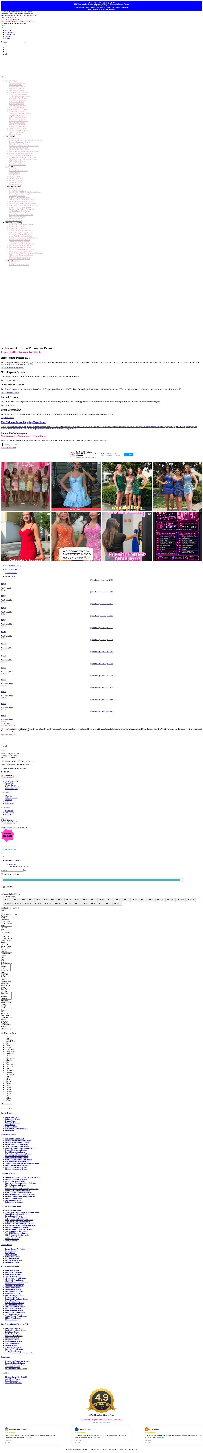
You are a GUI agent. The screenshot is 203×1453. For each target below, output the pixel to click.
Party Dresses (10, 1253)
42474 (3, 620)
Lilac (9, 1062)
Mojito (9, 1039)
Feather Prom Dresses (13, 1334)
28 (136, 900)
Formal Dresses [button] (6, 1245)
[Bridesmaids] (9, 920)
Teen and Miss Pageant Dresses (16, 1128)
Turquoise (10, 1049)
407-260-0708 (11, 17)
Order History (9, 813)
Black (9, 1094)
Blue (8, 1056)
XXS (69, 904)
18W (182, 900)
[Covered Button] (6, 946)
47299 (3, 680)
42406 (3, 584)
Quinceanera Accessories (14, 1202)
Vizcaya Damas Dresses (13, 1200)
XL (109, 904)
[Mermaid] (6, 1006)
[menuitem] (103, 31)
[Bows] (5, 968)
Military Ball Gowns (12, 1123)
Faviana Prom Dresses (13, 1293)
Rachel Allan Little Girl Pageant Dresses (19, 1223)
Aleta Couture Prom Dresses (15, 1278)
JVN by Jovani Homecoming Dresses (18, 1154)
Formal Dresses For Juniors (15, 1249)
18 (94, 900)
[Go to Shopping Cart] (2, 25)
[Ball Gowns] (6, 927)
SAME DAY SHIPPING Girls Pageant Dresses (22, 1212)
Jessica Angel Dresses (12, 1297)
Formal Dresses (10, 1251)
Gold (9, 1089)
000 (8, 900)
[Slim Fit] (6, 1008)
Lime (9, 1045)
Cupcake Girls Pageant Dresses (16, 1218)
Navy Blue (11, 1058)
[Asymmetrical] (5, 985)
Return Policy (9, 783)
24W (19, 904)
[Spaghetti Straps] (6, 1025)
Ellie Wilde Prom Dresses (14, 1291)
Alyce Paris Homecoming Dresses (17, 1146)
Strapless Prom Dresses (13, 1347)
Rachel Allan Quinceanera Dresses (17, 1191)
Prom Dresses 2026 (12, 1270)
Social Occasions (11, 1255)
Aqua (9, 1047)
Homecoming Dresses (12, 1117)
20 (103, 900)
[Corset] (7, 942)
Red (8, 1079)
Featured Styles (10, 576)
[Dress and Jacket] (6, 931)
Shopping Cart (10, 34)
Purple (9, 1060)
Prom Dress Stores (11, 1381)
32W (59, 904)
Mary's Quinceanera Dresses (15, 1185)
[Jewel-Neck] (6, 998)
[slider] (182, 879)
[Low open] (6, 951)
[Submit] (24, 42)
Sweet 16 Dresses (11, 1127)
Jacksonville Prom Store (13, 787)
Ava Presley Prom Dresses (14, 1284)
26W (29, 904)
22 (111, 900)
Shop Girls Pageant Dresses (10, 380)
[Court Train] (5, 989)
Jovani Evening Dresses (13, 1260)
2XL (118, 904)
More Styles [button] (5, 1373)
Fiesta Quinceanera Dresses (15, 1181)
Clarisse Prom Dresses (13, 1289)
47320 (3, 704)
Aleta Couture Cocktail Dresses (16, 1144)
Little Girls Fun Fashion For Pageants (18, 1229)
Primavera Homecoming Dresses (16, 1158)
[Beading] (5, 967)
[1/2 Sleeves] (7, 1012)
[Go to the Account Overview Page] (2, 27)
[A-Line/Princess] (6, 1002)
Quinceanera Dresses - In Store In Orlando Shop (22, 1177)
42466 (3, 608)
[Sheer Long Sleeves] (7, 1017)
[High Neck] (6, 997)
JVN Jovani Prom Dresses (14, 1303)
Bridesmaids (9, 1130)
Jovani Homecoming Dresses (15, 1152)
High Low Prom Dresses (14, 1336)
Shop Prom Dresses (7, 418)
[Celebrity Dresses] (7, 939)
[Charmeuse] (4, 974)
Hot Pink (10, 1070)
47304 (3, 692)
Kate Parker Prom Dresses (14, 1295)
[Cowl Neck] (6, 993)
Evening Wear (10, 1121)
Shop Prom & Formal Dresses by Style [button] (14, 1324)
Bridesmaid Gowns (12, 1262)
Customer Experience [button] (13, 860)
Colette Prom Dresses (12, 1287)
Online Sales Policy (11, 798)
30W (49, 904)
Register (8, 36)
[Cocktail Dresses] (9, 923)
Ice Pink (10, 1066)
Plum (9, 1077)
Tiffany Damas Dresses (13, 1198)
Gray (9, 1096)
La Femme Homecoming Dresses (16, 1156)
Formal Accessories (11, 1241)
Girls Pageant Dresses (13, 1210)
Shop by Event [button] (6, 1113)
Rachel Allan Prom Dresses (15, 1312)
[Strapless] (6, 1027)
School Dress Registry (13, 1379)
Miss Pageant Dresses (12, 1276)
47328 (3, 715)
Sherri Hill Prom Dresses (14, 1314)
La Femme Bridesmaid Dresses (16, 1369)
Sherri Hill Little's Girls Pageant (16, 1233)
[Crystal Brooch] (5, 970)
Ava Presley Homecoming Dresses (17, 1142)
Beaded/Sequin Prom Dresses (15, 1330)
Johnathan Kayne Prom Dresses (16, 1299)
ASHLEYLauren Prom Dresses (16, 1282)
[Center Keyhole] (7, 940)
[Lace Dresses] (6, 933)
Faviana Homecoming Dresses (16, 1150)
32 (152, 900)
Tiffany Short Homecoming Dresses (17, 1165)
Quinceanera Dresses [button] (8, 1173)
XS (78, 904)
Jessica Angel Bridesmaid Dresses (17, 1361)
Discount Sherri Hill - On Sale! (16, 1377)
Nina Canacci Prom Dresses (15, 1306)
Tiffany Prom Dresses (13, 1318)
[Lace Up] (6, 950)
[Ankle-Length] (5, 984)
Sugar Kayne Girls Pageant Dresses (17, 1222)
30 (144, 900)
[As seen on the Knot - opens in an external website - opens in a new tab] (8, 842)
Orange (9, 1081)
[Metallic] (3, 957)
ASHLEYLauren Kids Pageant (16, 1231)
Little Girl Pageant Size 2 (13, 1383)
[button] (11, 81)
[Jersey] (4, 980)
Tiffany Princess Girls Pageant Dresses (19, 1220)
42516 (3, 632)
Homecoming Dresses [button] (8, 1134)
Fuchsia (9, 1073)
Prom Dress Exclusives (13, 1274)
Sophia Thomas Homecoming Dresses (18, 1159)
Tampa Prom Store (11, 789)
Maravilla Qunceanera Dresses (16, 1187)
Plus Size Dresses (11, 1320)
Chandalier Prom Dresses (14, 1286)
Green (9, 1043)
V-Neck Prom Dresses (13, 1351)
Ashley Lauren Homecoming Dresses (18, 1140)
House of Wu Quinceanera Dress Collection (20, 1183)
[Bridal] (9, 918)
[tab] (103, 860)
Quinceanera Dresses (12, 1119)
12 (70, 900)
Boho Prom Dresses (12, 1332)
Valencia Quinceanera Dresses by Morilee (20, 1196)
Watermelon (11, 1075)
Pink (8, 1068)
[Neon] (3, 959)
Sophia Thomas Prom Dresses (16, 1316)
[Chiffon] (4, 976)
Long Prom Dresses (12, 1339)
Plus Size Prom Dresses (13, 1308)
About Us (8, 796)
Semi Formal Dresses (12, 1256)
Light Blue (10, 1051)
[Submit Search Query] (25, 870)
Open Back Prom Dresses (14, 1328)
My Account (9, 32)
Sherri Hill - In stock (12, 1367)
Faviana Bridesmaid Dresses (15, 1363)
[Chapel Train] (5, 987)
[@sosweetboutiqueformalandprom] (72, 455)
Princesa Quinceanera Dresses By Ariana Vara (21, 1189)
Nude (9, 1087)
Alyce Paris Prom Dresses (14, 1280)
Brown (9, 1092)
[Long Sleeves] (7, 1015)
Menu (3, 77)
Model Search (9, 803)
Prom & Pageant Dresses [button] (10, 1266)
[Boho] (6, 929)
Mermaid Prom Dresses (13, 1341)
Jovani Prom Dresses (12, 1301)
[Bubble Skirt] (7, 937)
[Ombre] (3, 961)
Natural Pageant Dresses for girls (17, 1214)
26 (127, 900)
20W (192, 900)
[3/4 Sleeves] (7, 1014)
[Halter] (6, 995)
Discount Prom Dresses (13, 1272)
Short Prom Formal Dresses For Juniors (19, 1353)
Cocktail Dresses (11, 1345)
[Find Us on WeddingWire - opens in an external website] (9, 851)
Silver (9, 1098)
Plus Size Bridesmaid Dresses (15, 1365)
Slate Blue (10, 1054)
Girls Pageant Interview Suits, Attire (17, 1235)
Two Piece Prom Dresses (14, 1349)
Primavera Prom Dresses (14, 1310)
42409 (3, 596)
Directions (8, 800)
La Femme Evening (12, 1258)
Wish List (8, 30)
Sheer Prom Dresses (12, 1343)
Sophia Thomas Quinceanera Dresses (18, 1192)
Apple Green (11, 1041)
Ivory (9, 1085)
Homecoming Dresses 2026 (14, 1139)
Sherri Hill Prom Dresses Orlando (17, 1161)
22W (9, 904)
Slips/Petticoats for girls (13, 1237)
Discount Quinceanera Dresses (16, 1179)
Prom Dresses (10, 1125)
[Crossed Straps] (6, 948)
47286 (3, 656)
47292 (3, 668)
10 (61, 900)
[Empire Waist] (6, 1004)
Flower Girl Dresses (12, 1239)
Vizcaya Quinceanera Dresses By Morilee (19, 1194)
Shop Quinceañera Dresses (10, 393)
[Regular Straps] (6, 1023)
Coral (9, 1083)
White (9, 1100)
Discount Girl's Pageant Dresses (16, 1227)
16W (172, 900)
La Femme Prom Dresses (14, 1305)
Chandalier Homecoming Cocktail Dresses (20, 1148)
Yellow (9, 1037)
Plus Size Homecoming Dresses (16, 1167)
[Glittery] (3, 956)
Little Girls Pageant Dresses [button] (11, 1206)
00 (17, 900)
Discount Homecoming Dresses (16, 1169)
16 (86, 900)
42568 (3, 644)
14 (78, 900)
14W (161, 900)
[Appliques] (5, 965)
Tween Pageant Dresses (13, 1216)
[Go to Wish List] (4, 25)
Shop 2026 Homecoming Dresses (12, 368)
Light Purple (11, 1064)
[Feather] (4, 978)
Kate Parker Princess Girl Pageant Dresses (20, 1225)
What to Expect (10, 785)
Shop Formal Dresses (8, 405)
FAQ (6, 802)
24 (119, 900)
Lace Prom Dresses (12, 1338)
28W (39, 904)
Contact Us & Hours (12, 781)
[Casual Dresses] (9, 922)
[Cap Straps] (6, 1021)
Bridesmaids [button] (5, 1357)
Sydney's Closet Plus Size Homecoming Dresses (22, 1163)
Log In (7, 38)
